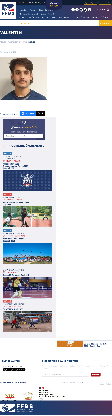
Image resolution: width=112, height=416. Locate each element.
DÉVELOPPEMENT (49, 17)
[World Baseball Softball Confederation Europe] (28, 397)
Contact (51, 14)
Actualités (23, 10)
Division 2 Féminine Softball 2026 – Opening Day (95, 345)
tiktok (85, 10)
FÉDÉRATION (105, 17)
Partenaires (49, 10)
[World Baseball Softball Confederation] (10, 398)
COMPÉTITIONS (33, 17)
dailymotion (16, 366)
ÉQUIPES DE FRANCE (89, 17)
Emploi (43, 14)
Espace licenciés (105, 3)
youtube (81, 10)
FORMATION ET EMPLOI (68, 17)
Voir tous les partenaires (71, 382)
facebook (73, 10)
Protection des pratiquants (29, 14)
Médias (40, 10)
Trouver (54, 4)
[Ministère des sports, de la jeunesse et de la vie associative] (52, 394)
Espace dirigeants (90, 3)
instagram (89, 10)
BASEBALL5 (25, 23)
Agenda (32, 10)
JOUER (21, 17)
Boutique (106, 23)
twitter (77, 10)
